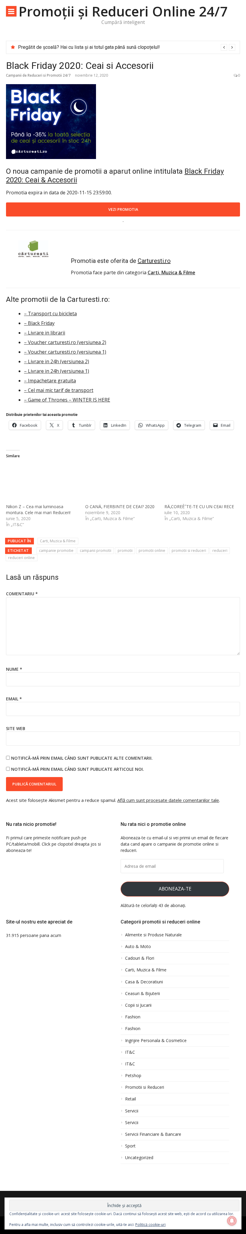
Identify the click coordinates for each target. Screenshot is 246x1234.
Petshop (133, 1075)
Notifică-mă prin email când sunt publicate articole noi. (77, 769)
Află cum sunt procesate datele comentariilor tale (168, 800)
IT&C (130, 1052)
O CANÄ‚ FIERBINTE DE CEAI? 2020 (119, 506)
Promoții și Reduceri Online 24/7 (123, 11)
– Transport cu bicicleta (50, 313)
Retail (130, 1099)
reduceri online (21, 557)
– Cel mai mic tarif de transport (58, 390)
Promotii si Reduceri (144, 1087)
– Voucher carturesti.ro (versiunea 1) (65, 352)
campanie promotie (56, 550)
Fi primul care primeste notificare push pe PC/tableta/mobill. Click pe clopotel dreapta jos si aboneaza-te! (53, 844)
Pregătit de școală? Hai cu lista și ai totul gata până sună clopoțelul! (89, 47)
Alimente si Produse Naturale (153, 935)
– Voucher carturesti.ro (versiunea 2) (65, 342)
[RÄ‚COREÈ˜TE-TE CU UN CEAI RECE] (201, 482)
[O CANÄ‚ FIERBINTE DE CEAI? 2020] (121, 482)
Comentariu (22, 593)
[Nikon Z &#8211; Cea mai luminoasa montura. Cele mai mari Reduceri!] (42, 482)
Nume (14, 669)
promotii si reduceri (189, 550)
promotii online (152, 550)
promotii (125, 550)
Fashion (132, 1017)
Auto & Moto (138, 946)
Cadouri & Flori (139, 958)
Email (14, 699)
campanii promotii (95, 550)
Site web (15, 728)
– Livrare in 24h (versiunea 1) (56, 371)
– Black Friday (39, 323)
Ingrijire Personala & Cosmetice (156, 1040)
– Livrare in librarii (44, 332)
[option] (126, 47)
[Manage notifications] (232, 1221)
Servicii (131, 1111)
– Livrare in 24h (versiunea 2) (56, 361)
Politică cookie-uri (150, 1224)
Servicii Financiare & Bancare (153, 1134)
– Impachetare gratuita (50, 380)
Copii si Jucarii (138, 1005)
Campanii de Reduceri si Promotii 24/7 (38, 75)
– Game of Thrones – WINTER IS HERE (67, 399)
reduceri (219, 550)
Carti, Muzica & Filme (58, 540)
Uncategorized (139, 1157)
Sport (130, 1146)
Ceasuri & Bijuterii (142, 993)
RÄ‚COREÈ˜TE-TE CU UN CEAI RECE (199, 506)
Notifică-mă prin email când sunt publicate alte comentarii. (82, 758)
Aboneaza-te (175, 888)
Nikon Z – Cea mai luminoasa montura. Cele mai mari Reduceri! (38, 509)
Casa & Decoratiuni (144, 982)
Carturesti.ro (154, 260)
